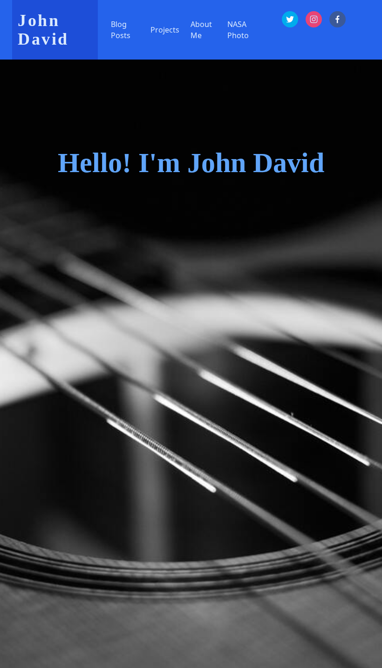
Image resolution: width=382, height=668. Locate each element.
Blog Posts (120, 29)
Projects (164, 30)
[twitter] (290, 19)
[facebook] (337, 19)
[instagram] (314, 19)
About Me (201, 29)
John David (43, 29)
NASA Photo (238, 29)
